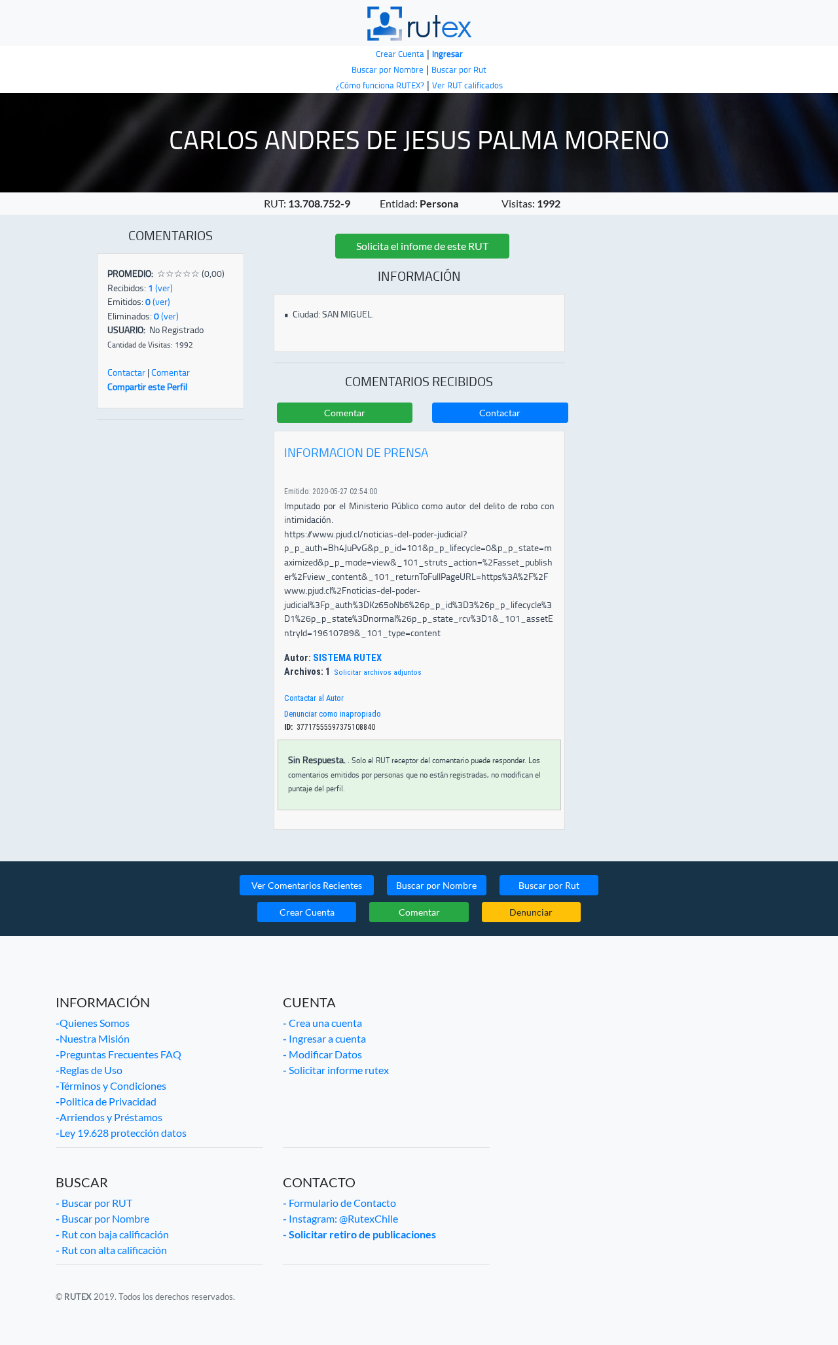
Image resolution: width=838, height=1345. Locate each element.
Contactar (126, 372)
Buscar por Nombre (436, 885)
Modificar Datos (322, 1054)
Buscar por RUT (94, 1202)
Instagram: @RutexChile (340, 1218)
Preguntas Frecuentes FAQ (118, 1054)
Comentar (170, 372)
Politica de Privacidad (106, 1101)
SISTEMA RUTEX (346, 658)
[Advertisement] (170, 642)
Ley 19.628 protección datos (121, 1132)
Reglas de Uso (89, 1070)
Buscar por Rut (549, 885)
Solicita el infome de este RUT (422, 246)
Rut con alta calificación (111, 1250)
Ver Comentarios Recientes (306, 885)
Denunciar (531, 912)
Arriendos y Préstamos (109, 1117)
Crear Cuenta (307, 912)
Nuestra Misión (93, 1038)
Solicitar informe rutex (336, 1070)
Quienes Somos (93, 1022)
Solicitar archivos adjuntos (378, 672)
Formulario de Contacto (339, 1202)
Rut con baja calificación (112, 1234)
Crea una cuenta (322, 1022)
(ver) (160, 288)
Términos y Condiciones (111, 1085)
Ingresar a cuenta (324, 1038)
